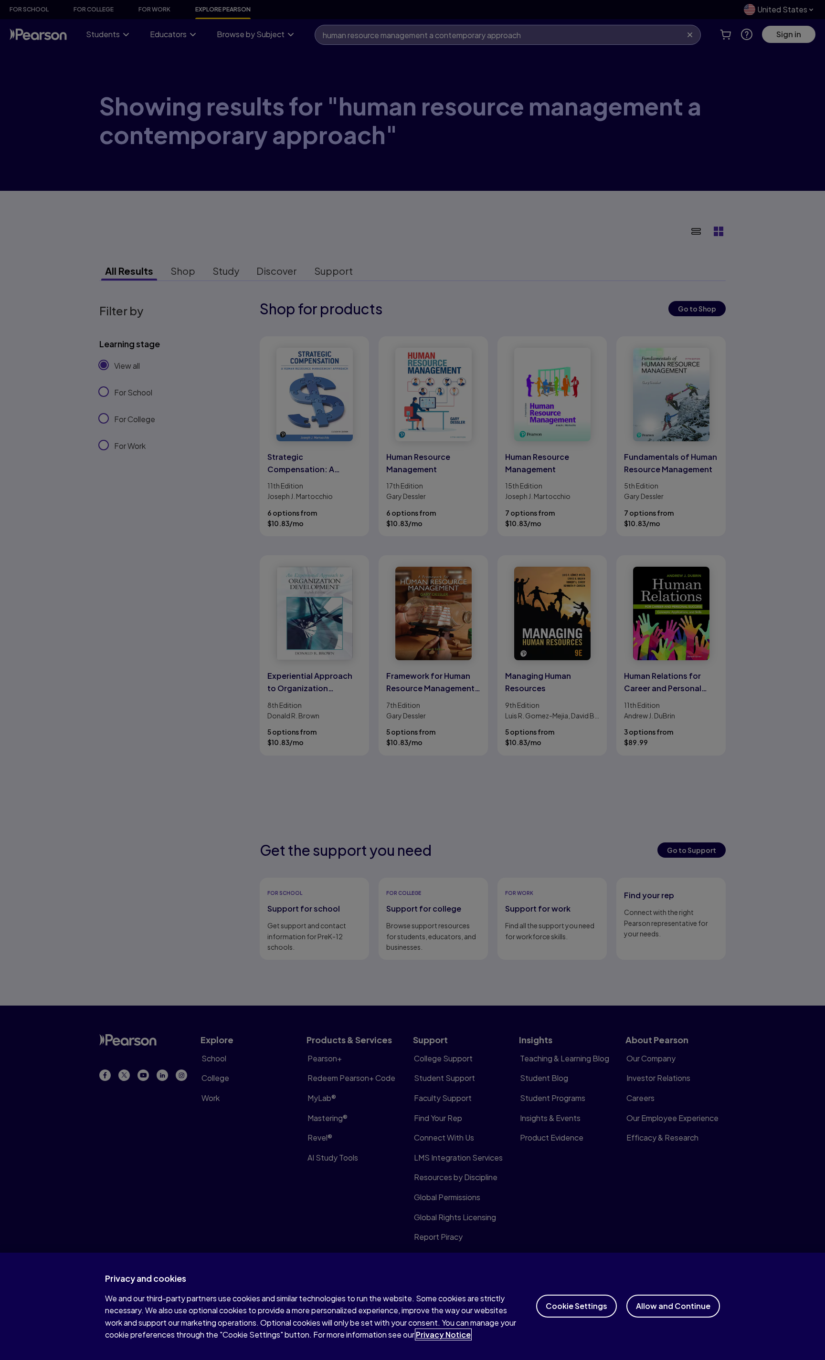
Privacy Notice (443, 1334)
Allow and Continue (673, 1306)
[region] (412, 1306)
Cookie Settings (576, 1306)
